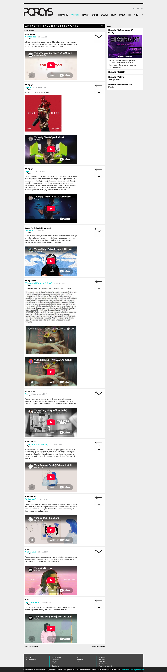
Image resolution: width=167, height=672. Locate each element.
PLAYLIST (85, 15)
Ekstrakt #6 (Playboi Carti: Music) (120, 85)
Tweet (29, 38)
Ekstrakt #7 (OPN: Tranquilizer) (116, 78)
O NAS (136, 15)
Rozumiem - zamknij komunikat (133, 670)
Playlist (54, 661)
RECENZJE (95, 15)
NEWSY (113, 15)
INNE (129, 15)
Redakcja (102, 657)
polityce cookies (115, 670)
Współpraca (103, 664)
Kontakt (102, 661)
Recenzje (55, 664)
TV (142, 15)
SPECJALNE (104, 15)
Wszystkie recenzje (105, 666)
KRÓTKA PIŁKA (63, 15)
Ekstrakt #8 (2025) (116, 72)
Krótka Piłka (56, 657)
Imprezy (80, 659)
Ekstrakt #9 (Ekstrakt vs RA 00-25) (120, 31)
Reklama (102, 659)
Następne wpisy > (98, 647)
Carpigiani (55, 659)
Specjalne (55, 666)
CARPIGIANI (75, 15)
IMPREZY (122, 15)
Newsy (79, 657)
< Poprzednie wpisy (31, 647)
